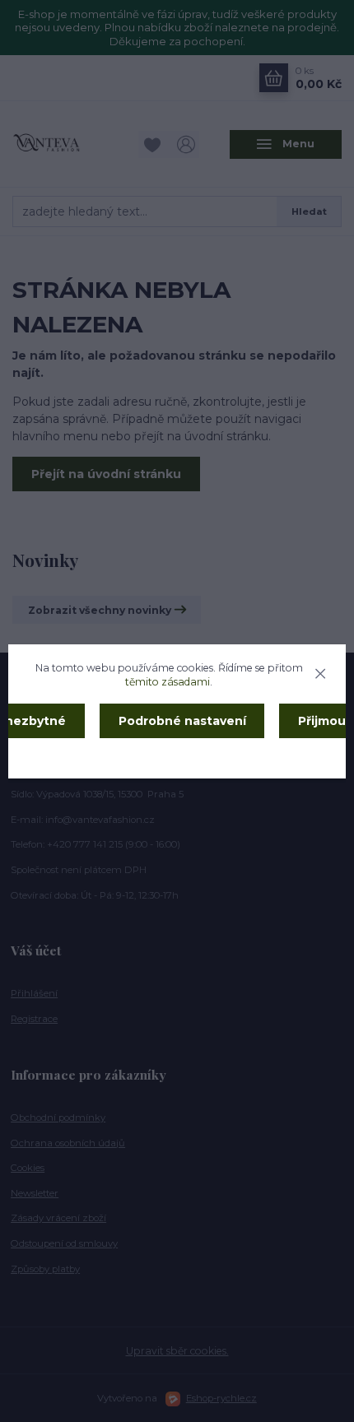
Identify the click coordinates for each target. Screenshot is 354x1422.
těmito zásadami (167, 682)
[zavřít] (320, 671)
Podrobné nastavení (182, 720)
